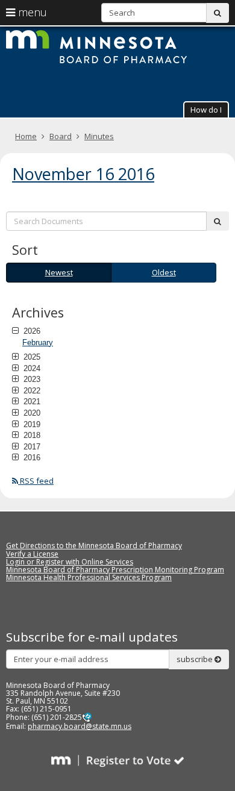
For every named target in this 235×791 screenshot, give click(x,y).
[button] (206, 109)
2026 (30, 331)
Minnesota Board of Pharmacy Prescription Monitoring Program (115, 569)
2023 (30, 379)
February (37, 342)
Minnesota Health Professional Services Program (89, 577)
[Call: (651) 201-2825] (87, 717)
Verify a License (32, 554)
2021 (30, 401)
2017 (30, 446)
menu (31, 12)
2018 (30, 435)
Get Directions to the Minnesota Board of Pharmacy (94, 545)
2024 (30, 368)
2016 (30, 457)
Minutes (99, 136)
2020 (30, 412)
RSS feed (36, 480)
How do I (206, 109)
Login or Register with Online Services (69, 562)
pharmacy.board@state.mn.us (79, 726)
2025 (30, 356)
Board (60, 136)
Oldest (164, 272)
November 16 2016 (83, 174)
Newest (59, 272)
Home (26, 136)
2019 (30, 424)
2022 (30, 390)
